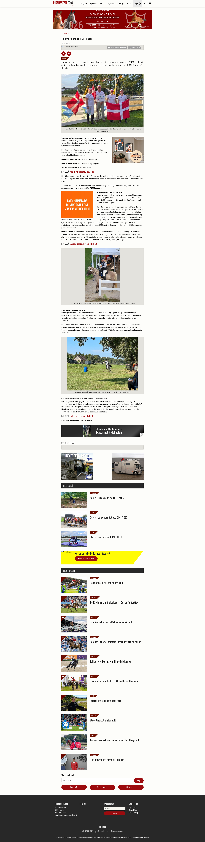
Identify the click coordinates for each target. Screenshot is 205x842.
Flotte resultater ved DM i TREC (81, 416)
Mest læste (131, 787)
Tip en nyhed (102, 787)
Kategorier (74, 787)
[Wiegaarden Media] (116, 831)
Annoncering (133, 812)
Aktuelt (93, 493)
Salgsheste (111, 3)
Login (136, 3)
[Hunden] (87, 831)
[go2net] (101, 831)
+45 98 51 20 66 (60, 812)
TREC (64, 59)
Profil (92, 696)
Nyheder (93, 3)
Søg (138, 780)
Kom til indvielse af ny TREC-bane (82, 171)
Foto (101, 3)
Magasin (84, 3)
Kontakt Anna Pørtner (86, 559)
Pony (92, 735)
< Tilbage (65, 33)
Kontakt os (133, 810)
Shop (129, 3)
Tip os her (132, 807)
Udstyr (121, 3)
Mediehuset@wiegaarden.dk (66, 815)
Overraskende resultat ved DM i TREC (83, 243)
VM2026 (93, 578)
